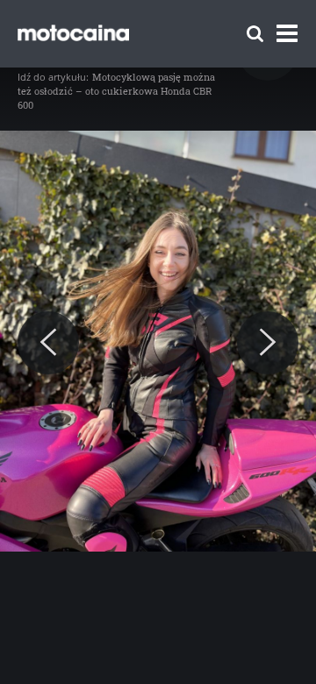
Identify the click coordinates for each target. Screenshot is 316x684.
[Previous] (48, 342)
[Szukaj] (255, 33)
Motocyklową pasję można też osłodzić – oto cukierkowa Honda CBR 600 (116, 90)
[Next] (267, 342)
